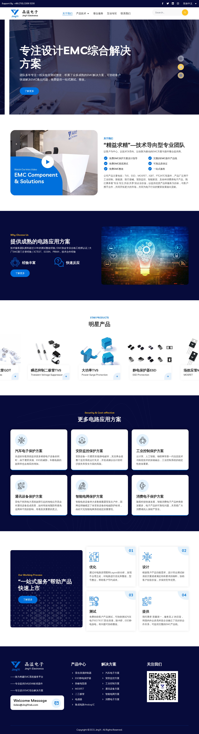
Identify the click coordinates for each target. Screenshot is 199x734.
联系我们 (126, 13)
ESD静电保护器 (83, 678)
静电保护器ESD (94, 370)
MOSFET (79, 688)
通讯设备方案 (112, 688)
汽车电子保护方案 (28, 451)
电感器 (78, 699)
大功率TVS (39, 370)
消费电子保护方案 (150, 496)
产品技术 (81, 13)
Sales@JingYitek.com (26, 704)
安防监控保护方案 (89, 451)
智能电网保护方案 (89, 496)
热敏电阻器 (81, 683)
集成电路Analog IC (85, 704)
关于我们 (67, 13)
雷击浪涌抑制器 (83, 672)
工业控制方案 (112, 683)
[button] (181, 58)
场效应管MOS (143, 370)
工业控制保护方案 (150, 451)
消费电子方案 (112, 699)
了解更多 (20, 91)
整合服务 (98, 13)
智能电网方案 (112, 694)
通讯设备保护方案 (28, 496)
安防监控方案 (112, 678)
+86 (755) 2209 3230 (24, 3)
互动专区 (112, 13)
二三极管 (79, 694)
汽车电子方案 (112, 672)
